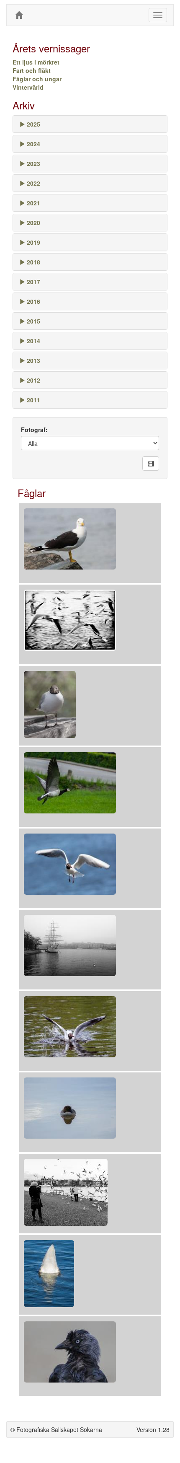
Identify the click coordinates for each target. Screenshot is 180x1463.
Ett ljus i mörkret (36, 62)
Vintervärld (28, 87)
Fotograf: (34, 429)
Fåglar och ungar (37, 79)
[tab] (90, 124)
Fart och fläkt (32, 70)
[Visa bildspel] (150, 463)
